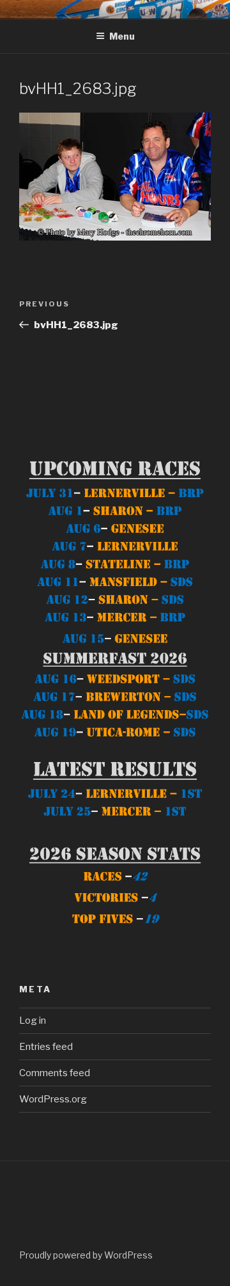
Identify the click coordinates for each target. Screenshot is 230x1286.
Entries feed (46, 1046)
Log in (32, 1020)
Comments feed (54, 1073)
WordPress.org (53, 1099)
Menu (122, 36)
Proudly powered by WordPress (86, 1255)
